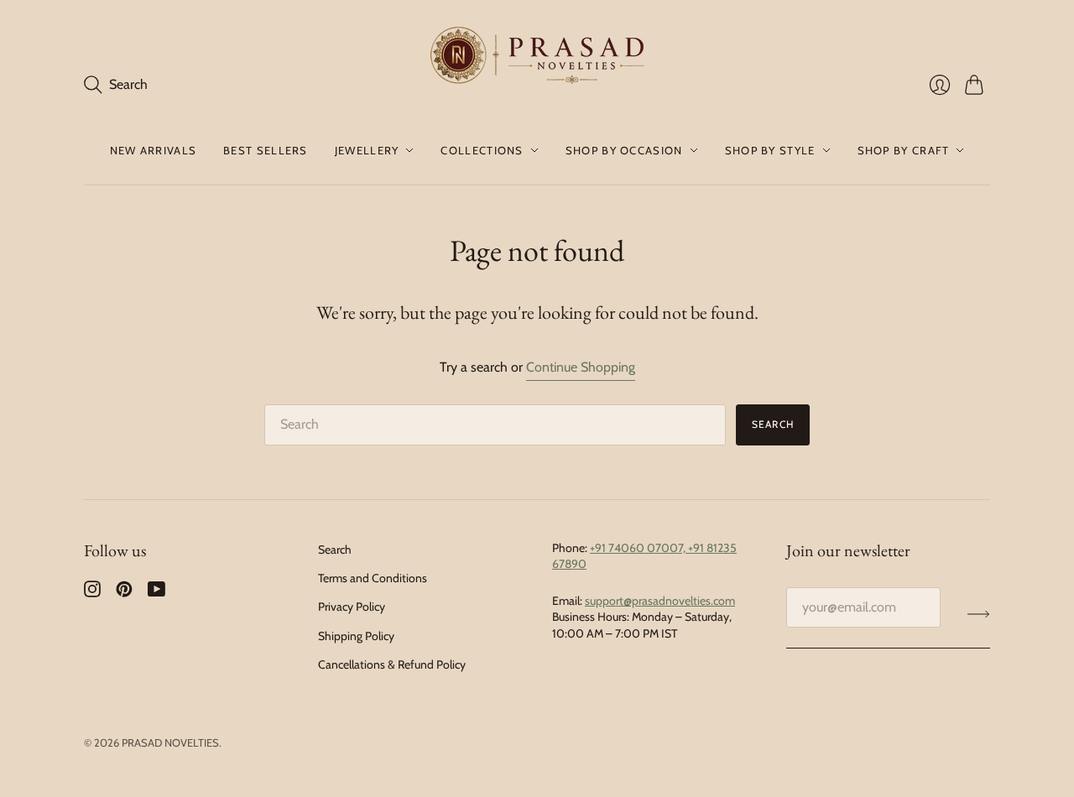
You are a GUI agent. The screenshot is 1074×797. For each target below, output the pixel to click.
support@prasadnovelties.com (660, 600)
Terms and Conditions (372, 578)
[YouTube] (156, 593)
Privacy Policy (351, 606)
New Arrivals (153, 150)
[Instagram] (92, 593)
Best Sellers (265, 150)
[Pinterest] (124, 593)
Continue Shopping (580, 367)
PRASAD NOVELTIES (170, 742)
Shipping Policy (356, 635)
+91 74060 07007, (639, 547)
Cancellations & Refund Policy (392, 664)
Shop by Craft (904, 150)
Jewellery (367, 150)
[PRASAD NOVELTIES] (537, 57)
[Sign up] (978, 614)
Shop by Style (770, 150)
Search (773, 424)
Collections (482, 150)
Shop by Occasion (624, 150)
